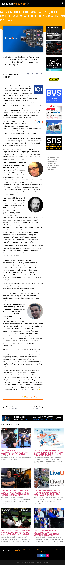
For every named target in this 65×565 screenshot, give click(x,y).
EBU (48, 157)
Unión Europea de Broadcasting (17, 86)
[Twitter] (41, 555)
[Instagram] (47, 555)
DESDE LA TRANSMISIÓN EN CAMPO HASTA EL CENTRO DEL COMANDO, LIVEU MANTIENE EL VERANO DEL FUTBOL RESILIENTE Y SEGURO (47, 493)
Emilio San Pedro (9, 163)
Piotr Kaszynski (9, 198)
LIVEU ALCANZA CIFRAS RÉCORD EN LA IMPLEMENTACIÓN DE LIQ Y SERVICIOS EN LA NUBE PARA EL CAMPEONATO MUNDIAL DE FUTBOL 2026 (49, 453)
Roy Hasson (7, 304)
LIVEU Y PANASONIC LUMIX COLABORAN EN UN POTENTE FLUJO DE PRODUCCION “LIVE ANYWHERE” (16, 452)
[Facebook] (38, 555)
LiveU (24, 93)
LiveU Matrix (54, 159)
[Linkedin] (44, 555)
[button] (59, 3)
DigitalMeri (45, 563)
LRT (59, 159)
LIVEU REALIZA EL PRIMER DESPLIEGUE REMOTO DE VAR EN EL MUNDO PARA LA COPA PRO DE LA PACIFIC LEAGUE (15, 532)
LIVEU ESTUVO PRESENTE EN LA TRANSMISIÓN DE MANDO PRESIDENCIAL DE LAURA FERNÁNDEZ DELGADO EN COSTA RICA (48, 533)
